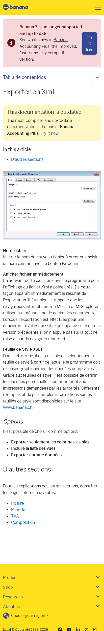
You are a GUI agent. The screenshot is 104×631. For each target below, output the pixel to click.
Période (18, 509)
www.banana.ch (17, 407)
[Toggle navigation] (96, 8)
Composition (23, 522)
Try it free (89, 43)
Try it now (50, 133)
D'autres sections (27, 159)
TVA (15, 516)
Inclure (17, 503)
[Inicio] (19, 7)
